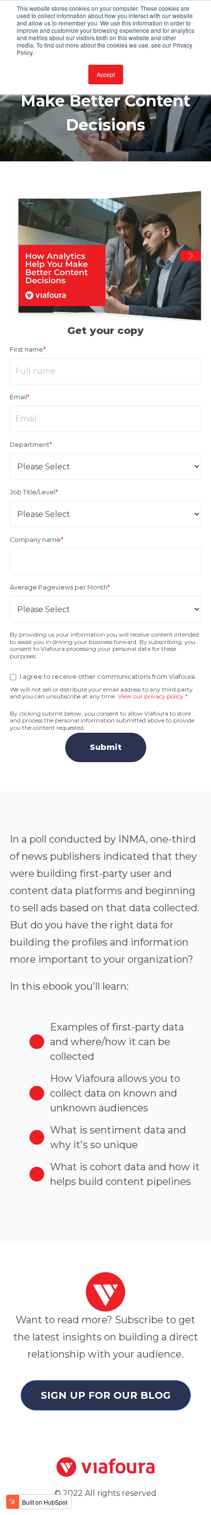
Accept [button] (106, 74)
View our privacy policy (151, 696)
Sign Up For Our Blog (106, 1395)
